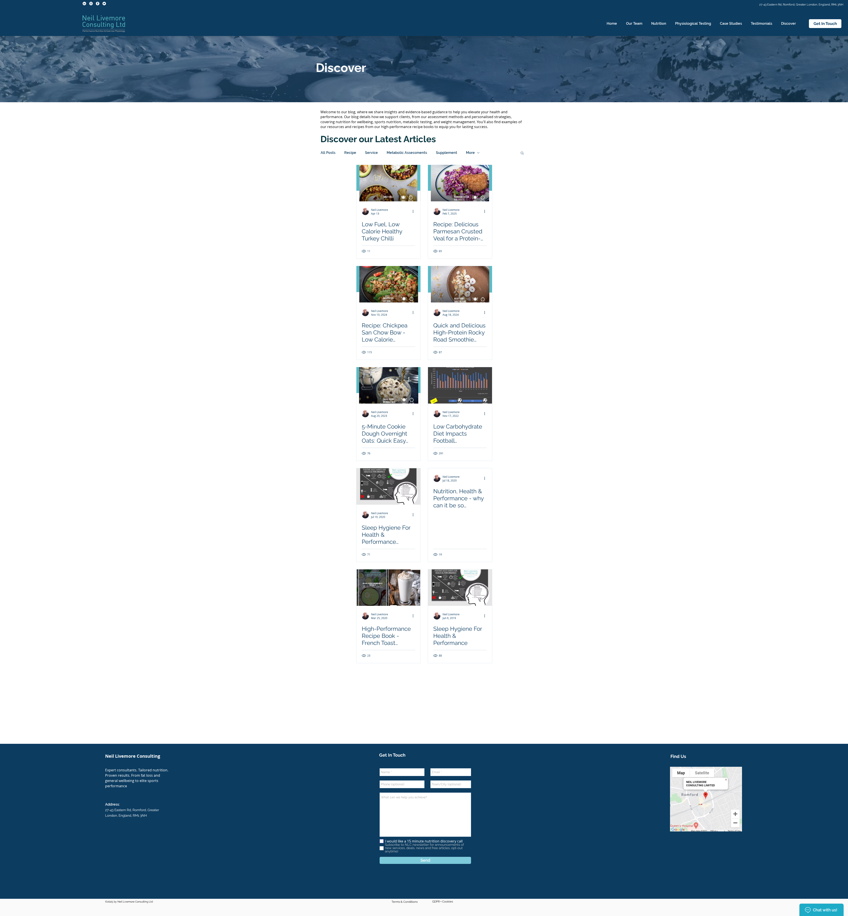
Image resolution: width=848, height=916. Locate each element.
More (470, 153)
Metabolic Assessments (407, 153)
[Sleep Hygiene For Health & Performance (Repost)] (388, 486)
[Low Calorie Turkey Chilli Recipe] (388, 183)
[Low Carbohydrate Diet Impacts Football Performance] (460, 385)
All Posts (328, 153)
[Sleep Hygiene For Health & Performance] (460, 587)
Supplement (446, 153)
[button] (659, 23)
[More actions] (414, 211)
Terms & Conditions (405, 901)
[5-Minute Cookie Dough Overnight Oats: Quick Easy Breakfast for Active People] (388, 385)
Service (371, 153)
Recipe (350, 153)
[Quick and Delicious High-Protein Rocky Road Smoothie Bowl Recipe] (460, 284)
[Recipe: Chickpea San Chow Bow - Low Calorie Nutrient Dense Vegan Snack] (388, 284)
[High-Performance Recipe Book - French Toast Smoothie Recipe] (388, 587)
